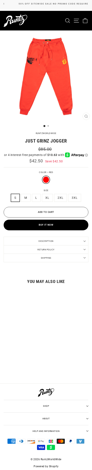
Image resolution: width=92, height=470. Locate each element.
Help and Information (46, 431)
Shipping (46, 258)
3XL (75, 197)
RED (46, 179)
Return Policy (46, 249)
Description (46, 241)
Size (46, 190)
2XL (61, 197)
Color (46, 172)
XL (47, 197)
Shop (46, 406)
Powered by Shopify (46, 466)
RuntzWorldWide (46, 133)
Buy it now (46, 224)
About (46, 418)
